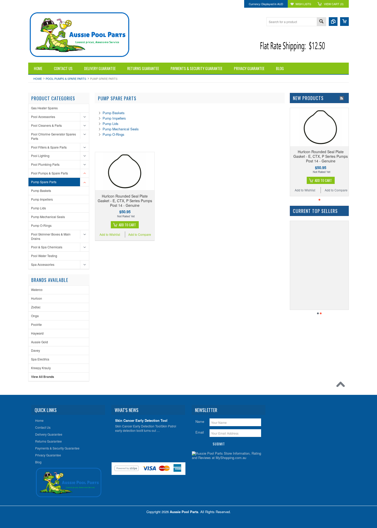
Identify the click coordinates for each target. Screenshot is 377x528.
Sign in (75, 4)
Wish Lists (303, 4)
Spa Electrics (40, 359)
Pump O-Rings (41, 225)
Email (199, 432)
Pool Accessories (43, 116)
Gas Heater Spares (44, 108)
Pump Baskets (41, 190)
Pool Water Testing (44, 255)
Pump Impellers (42, 199)
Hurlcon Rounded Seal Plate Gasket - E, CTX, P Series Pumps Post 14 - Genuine (125, 200)
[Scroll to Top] (342, 386)
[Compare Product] (333, 21)
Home (37, 78)
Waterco (37, 289)
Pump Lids (38, 208)
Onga (35, 316)
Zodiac (36, 307)
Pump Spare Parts (43, 182)
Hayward (37, 333)
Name (199, 421)
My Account (59, 4)
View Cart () (334, 4)
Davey (35, 350)
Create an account (94, 4)
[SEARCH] (321, 21)
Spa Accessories (42, 264)
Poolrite (36, 324)
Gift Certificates (38, 4)
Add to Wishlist (110, 234)
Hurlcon (36, 298)
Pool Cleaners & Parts (46, 125)
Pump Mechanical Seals (48, 216)
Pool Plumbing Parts (45, 164)
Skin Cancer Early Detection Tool (141, 420)
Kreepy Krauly (41, 368)
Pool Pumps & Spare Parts (66, 78)
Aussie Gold (39, 342)
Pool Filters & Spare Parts (49, 147)
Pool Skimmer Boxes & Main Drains (51, 236)
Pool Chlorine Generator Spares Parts (53, 136)
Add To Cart (127, 224)
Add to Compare (139, 234)
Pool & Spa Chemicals (46, 247)
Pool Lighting (40, 155)
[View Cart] (344, 21)
